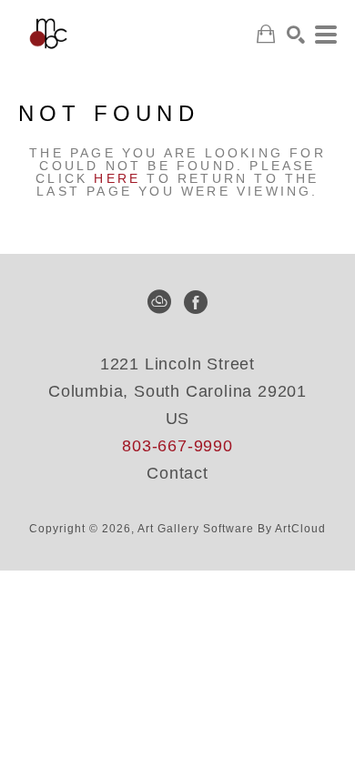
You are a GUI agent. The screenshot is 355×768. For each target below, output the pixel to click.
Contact (177, 473)
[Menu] (326, 34)
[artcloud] (159, 302)
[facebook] (196, 302)
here (117, 178)
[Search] (296, 34)
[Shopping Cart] (266, 34)
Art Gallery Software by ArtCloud (231, 528)
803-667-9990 (177, 446)
